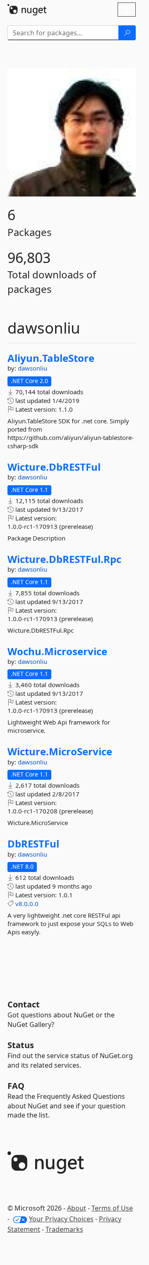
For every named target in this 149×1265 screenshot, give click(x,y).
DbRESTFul (33, 843)
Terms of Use (112, 1208)
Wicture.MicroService (59, 751)
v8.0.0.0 (26, 903)
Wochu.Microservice (57, 651)
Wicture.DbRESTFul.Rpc (64, 559)
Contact (23, 1004)
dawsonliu (32, 368)
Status (20, 1045)
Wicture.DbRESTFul (54, 467)
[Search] (127, 32)
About (76, 1208)
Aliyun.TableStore (50, 358)
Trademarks (64, 1229)
